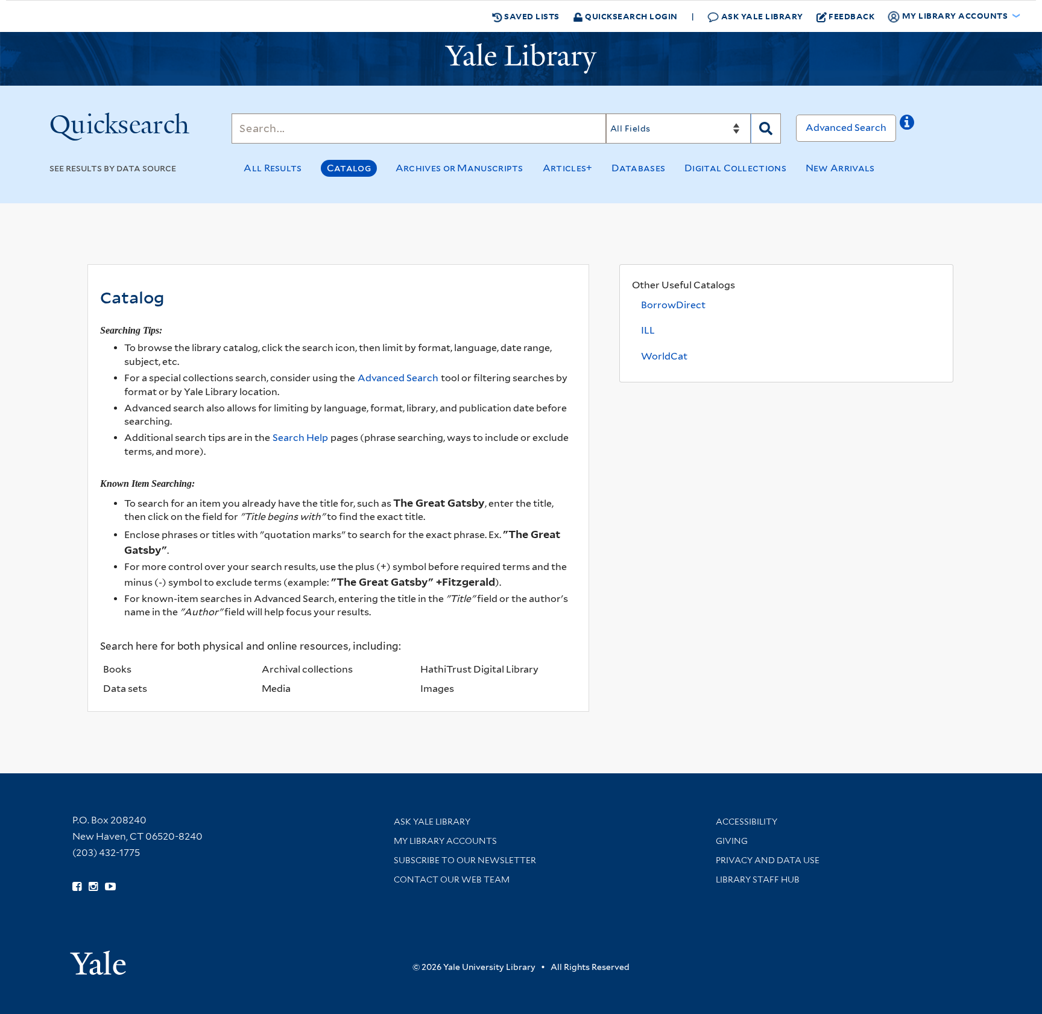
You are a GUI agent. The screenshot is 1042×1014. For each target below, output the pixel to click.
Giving (732, 841)
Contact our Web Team (452, 879)
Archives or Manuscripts (459, 168)
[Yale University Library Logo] (521, 58)
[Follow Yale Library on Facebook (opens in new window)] (76, 886)
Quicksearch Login (630, 16)
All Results (273, 168)
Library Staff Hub (758, 879)
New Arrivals (840, 168)
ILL (648, 330)
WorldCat (664, 356)
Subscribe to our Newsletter (465, 860)
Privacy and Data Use (767, 860)
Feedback (851, 16)
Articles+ (568, 168)
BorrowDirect (673, 305)
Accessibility (746, 821)
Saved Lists (531, 16)
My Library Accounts (445, 841)
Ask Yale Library (761, 16)
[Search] (766, 128)
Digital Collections (735, 168)
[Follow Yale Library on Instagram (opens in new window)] (93, 886)
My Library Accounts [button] (955, 15)
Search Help (300, 437)
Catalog (349, 168)
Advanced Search (846, 127)
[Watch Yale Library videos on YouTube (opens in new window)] (110, 886)
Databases (638, 168)
